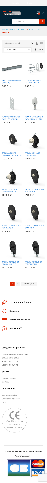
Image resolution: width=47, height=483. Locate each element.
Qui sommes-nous (9, 378)
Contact (5, 382)
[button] (6, 76)
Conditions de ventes (11, 399)
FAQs (4, 402)
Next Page (28, 284)
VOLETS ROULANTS (18, 30)
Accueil (5, 30)
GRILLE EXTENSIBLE (10, 358)
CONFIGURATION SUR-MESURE (15, 354)
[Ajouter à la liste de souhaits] (17, 76)
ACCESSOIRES (35, 30)
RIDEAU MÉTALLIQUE (11, 361)
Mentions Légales (9, 395)
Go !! (42, 21)
